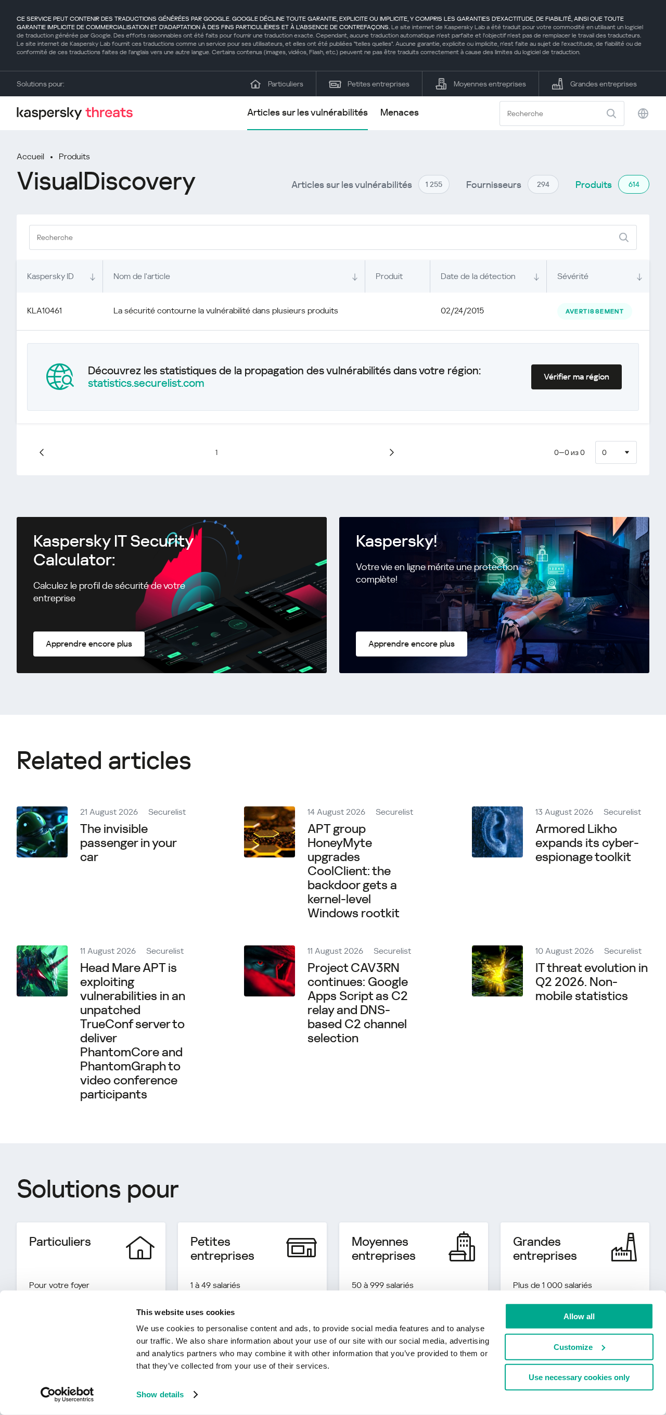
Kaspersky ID (50, 276)
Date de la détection (478, 276)
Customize (573, 1346)
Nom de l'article (141, 276)
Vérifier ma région (576, 377)
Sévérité (572, 276)
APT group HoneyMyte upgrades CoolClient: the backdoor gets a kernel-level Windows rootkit (354, 871)
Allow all (579, 1316)
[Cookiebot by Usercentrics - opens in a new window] (67, 1395)
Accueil (30, 156)
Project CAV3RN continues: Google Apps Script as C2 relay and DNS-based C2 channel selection (358, 1003)
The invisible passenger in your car (128, 843)
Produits (74, 156)
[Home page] (79, 113)
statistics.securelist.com (146, 383)
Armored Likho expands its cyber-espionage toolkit (587, 843)
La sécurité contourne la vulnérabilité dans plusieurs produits (225, 310)
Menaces (399, 112)
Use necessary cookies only (579, 1377)
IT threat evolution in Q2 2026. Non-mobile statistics (591, 982)
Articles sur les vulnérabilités (307, 112)
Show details (160, 1394)
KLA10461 (44, 310)
